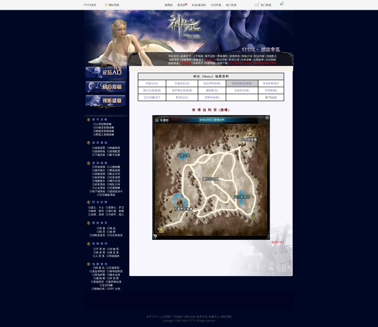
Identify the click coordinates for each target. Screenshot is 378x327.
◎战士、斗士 (96, 207)
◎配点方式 (113, 173)
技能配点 (271, 56)
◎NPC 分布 (113, 288)
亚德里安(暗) (241, 90)
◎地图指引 (98, 180)
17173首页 (90, 5)
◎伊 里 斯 (113, 278)
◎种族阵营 (113, 147)
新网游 (169, 5)
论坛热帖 (271, 59)
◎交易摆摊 (113, 187)
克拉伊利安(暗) (212, 83)
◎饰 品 (111, 228)
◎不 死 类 (99, 249)
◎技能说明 (98, 173)
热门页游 (231, 5)
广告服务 (177, 316)
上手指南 (198, 56)
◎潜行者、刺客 (115, 211)
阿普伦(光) (152, 83)
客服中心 (214, 316)
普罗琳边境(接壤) (182, 90)
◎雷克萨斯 (98, 274)
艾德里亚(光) (182, 83)
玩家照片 (198, 63)
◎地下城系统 (97, 191)
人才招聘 (165, 316)
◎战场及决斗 (115, 191)
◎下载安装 (98, 154)
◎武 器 (101, 228)
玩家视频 (210, 63)
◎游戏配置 (113, 151)
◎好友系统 (98, 184)
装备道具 (198, 59)
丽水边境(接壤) (152, 90)
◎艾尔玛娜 (106, 285)
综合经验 (222, 59)
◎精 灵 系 (113, 252)
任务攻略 (246, 59)
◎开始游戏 (98, 166)
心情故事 (258, 59)
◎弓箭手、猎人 (115, 214)
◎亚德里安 (97, 281)
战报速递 (173, 63)
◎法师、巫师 (96, 214)
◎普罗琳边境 (113, 281)
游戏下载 (222, 63)
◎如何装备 (98, 177)
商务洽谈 (189, 316)
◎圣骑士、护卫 (115, 207)
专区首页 (173, 56)
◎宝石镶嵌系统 (106, 194)
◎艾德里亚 (112, 267)
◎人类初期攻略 (102, 124)
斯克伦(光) (182, 97)
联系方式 (202, 316)
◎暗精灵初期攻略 (103, 131)
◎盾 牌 (111, 231)
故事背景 (185, 56)
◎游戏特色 (98, 151)
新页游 (181, 5)
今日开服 (216, 5)
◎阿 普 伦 (99, 267)
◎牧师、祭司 (96, 211)
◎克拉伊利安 (97, 271)
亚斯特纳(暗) (212, 97)
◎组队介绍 (113, 184)
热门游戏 (266, 5)
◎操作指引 (98, 170)
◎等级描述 (112, 256)
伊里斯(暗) (271, 90)
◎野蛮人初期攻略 (103, 134)
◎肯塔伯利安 (115, 271)
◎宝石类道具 (115, 235)
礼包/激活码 (199, 5)
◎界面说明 (113, 170)
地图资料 (174, 59)
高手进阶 (210, 56)
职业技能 (259, 56)
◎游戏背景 (98, 147)
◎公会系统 (98, 187)
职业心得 (234, 59)
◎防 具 (101, 231)
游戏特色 (234, 56)
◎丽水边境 (113, 274)
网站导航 (114, 5)
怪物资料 (186, 59)
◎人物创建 (113, 166)
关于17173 (152, 316)
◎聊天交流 (113, 180)
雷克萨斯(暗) (270, 83)
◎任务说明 (113, 177)
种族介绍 (247, 56)
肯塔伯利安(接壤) (242, 83)
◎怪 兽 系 (99, 252)
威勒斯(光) (212, 90)
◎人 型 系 (99, 256)
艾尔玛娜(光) (151, 97)
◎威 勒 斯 (99, 278)
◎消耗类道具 (97, 235)
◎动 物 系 (113, 249)
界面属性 (222, 56)
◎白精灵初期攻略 (103, 127)
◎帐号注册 (113, 154)
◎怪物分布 (98, 288)
